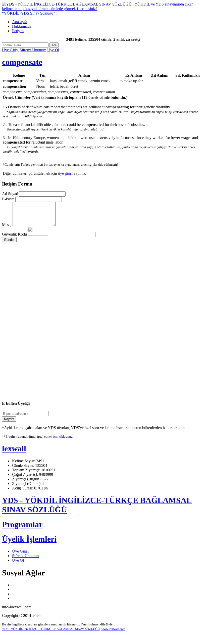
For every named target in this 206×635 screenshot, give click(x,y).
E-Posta (8, 199)
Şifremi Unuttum (33, 50)
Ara (54, 45)
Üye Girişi (10, 50)
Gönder (9, 240)
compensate (22, 62)
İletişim (18, 31)
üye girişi (65, 173)
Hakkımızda (21, 26)
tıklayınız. (66, 436)
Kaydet (9, 419)
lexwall (14, 448)
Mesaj (7, 224)
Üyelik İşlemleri (29, 538)
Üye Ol (53, 50)
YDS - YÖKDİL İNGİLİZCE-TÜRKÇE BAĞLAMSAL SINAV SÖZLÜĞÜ (51, 629)
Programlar (22, 524)
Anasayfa (19, 22)
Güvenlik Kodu (15, 234)
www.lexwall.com (113, 629)
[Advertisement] (103, 290)
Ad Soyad (10, 194)
